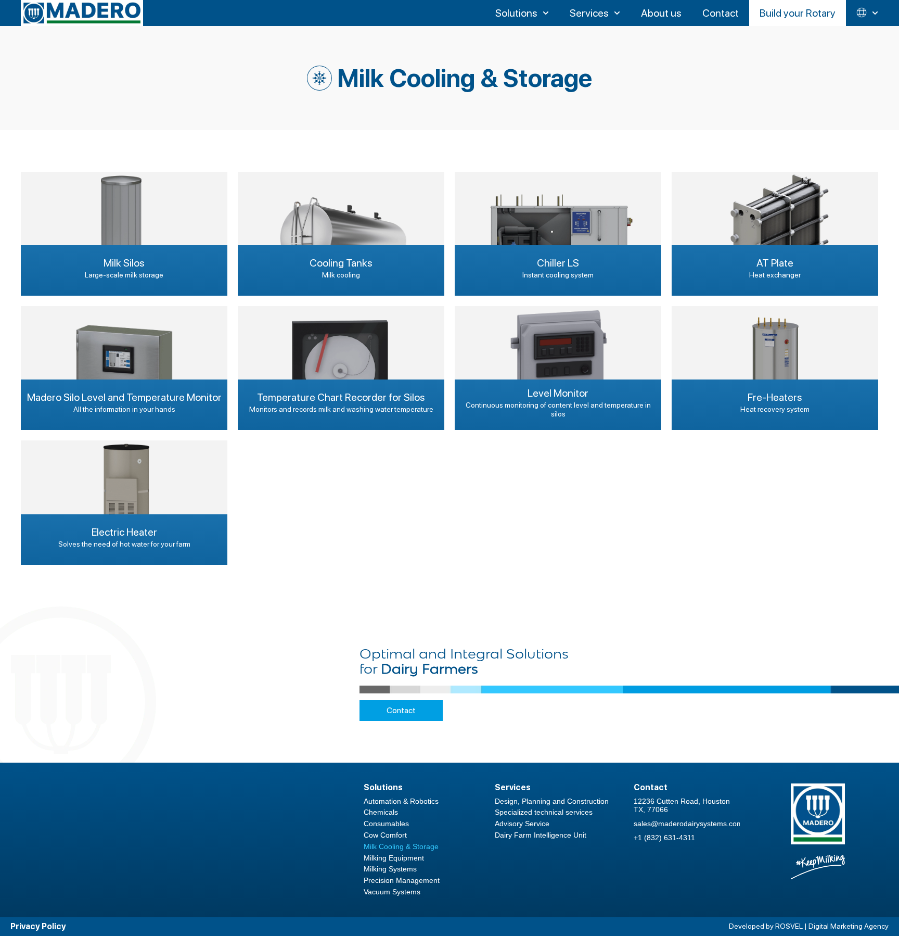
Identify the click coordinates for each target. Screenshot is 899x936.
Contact (401, 710)
